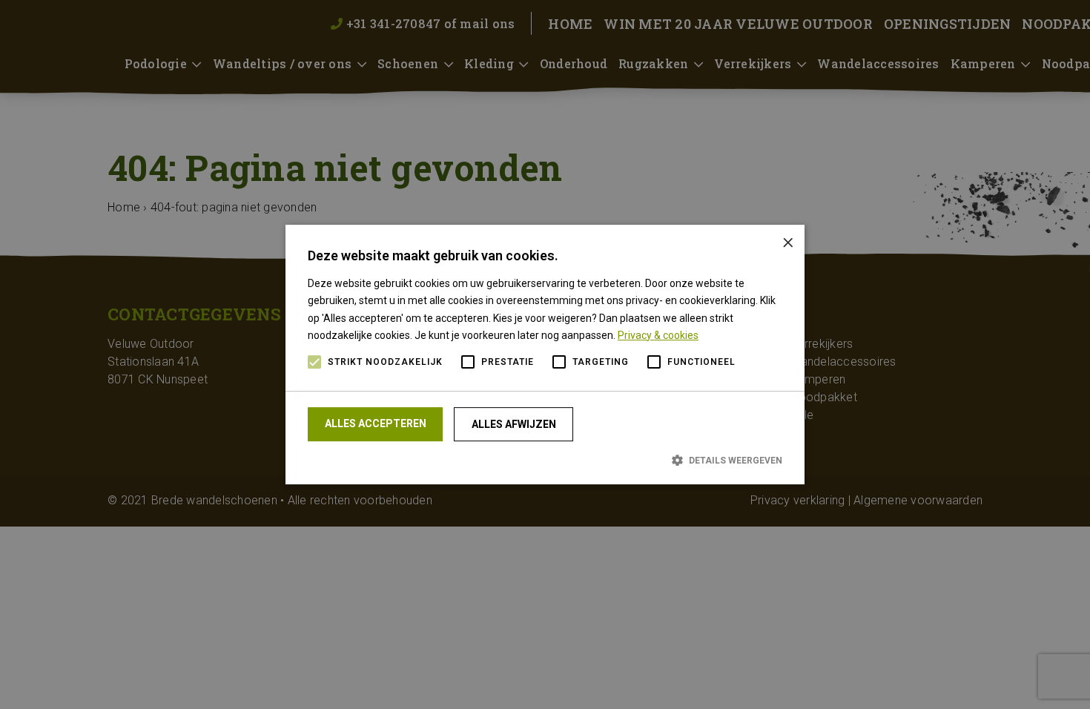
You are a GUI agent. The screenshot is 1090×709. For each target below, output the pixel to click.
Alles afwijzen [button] (514, 424)
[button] (545, 459)
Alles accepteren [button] (375, 423)
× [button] (787, 241)
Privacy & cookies (658, 335)
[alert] (545, 354)
